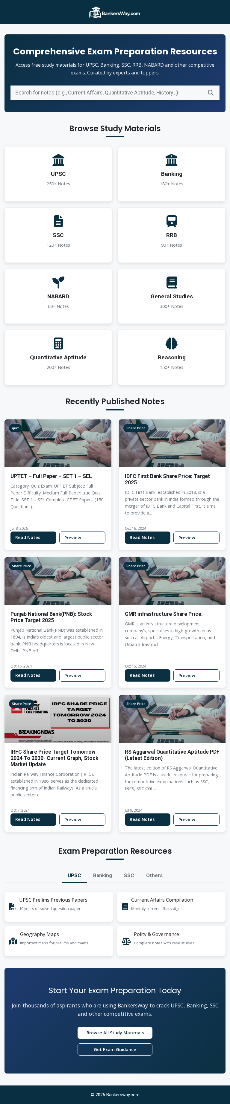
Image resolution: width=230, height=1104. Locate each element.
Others (154, 875)
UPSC (74, 875)
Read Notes (27, 537)
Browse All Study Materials (115, 1033)
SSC (129, 875)
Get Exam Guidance (115, 1049)
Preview (72, 537)
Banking (102, 875)
